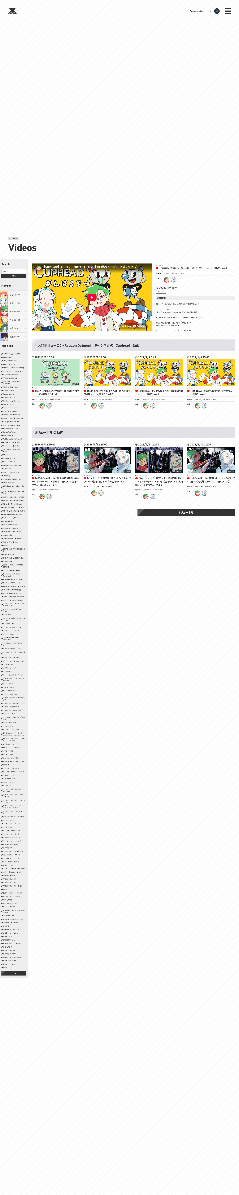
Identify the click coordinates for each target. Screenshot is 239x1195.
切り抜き (12, 872)
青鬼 (4, 947)
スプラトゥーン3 (7, 671)
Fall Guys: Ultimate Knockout (12, 439)
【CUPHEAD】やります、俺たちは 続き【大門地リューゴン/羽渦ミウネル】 (193, 268)
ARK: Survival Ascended (10, 375)
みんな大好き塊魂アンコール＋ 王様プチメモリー (14, 619)
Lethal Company (8, 482)
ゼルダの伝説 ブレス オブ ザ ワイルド (14, 703)
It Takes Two (7, 469)
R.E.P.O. (19, 539)
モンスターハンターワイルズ (11, 837)
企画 (14, 869)
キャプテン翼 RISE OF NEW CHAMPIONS (11, 638)
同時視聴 (6, 875)
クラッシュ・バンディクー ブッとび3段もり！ (14, 653)
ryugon (166, 280)
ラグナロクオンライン (9, 851)
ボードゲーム (7, 786)
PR (12, 535)
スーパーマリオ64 (8, 687)
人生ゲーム (6, 869)
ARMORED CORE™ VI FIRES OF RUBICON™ (12, 382)
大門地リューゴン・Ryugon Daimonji (174, 273)
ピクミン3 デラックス (18, 761)
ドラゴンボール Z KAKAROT (11, 747)
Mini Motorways (17, 504)
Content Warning (8, 394)
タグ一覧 (13, 973)
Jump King (6, 476)
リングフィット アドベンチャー (11, 858)
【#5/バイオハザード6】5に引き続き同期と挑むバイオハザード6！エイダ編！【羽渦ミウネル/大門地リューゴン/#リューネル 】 (55, 481)
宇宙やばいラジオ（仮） (9, 879)
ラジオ (21, 851)
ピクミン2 (6, 761)
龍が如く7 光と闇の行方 (10, 964)
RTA (10, 542)
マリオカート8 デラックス (10, 820)
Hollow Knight (17, 465)
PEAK (17, 518)
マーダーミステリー (9, 827)
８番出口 (5, 968)
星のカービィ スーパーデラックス (13, 893)
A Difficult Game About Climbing (13, 368)
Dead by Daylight (8, 404)
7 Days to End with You (10, 361)
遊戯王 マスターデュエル (10, 933)
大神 (13, 875)
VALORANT (6, 590)
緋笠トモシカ (15, 294)
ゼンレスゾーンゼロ (9, 714)
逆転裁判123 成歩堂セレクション (13, 919)
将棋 (21, 886)
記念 (13, 907)
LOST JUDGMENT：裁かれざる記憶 (13, 497)
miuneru (173, 280)
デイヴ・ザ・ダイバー (9, 726)
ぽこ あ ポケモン (8, 615)
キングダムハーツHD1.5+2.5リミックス (14, 644)
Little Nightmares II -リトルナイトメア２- (13, 487)
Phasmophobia (8, 521)
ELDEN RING (16, 422)
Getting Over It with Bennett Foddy (12, 450)
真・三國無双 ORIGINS (10, 903)
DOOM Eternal (7, 418)
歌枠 (10, 900)
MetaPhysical (20, 500)
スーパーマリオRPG (9, 691)
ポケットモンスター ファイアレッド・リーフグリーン (14, 801)
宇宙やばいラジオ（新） (9, 882)
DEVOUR (6, 411)
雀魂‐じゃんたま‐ (9, 943)
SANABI (5, 545)
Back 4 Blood (14, 387)
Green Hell (6, 465)
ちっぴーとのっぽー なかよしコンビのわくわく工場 (13, 605)
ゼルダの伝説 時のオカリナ (11, 707)
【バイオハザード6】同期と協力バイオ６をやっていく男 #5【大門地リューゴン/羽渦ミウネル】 (107, 479)
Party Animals (7, 518)
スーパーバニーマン (9, 684)
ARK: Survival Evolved (10, 378)
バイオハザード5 (8, 751)
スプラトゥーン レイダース (10, 668)
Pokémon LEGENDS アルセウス (12, 532)
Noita (22, 507)
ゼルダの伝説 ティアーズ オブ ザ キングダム (14, 699)
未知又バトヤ (15, 336)
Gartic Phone (7, 446)
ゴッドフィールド (8, 661)
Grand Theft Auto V (9, 462)
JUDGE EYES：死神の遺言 (11, 472)
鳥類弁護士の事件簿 (9, 954)
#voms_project (196, 11)
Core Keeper (7, 401)
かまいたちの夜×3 (17, 600)
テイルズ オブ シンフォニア (10, 723)
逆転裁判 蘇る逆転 (8, 916)
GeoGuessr (18, 446)
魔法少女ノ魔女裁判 (9, 950)
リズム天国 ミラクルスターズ (11, 855)
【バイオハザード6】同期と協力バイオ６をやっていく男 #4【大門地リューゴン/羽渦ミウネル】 (211, 479)
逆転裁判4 (6, 926)
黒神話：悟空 (7, 957)
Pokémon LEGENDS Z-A (10, 528)
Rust (16, 542)
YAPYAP (5, 597)
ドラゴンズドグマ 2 (8, 744)
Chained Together (8, 390)
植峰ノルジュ (15, 328)
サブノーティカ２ (8, 664)
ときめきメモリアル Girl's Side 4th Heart (13, 610)
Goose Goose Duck (9, 458)
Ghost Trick (7, 455)
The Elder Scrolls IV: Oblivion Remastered (12, 575)
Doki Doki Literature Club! (11, 415)
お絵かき (6, 600)
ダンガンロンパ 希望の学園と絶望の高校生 (14, 718)
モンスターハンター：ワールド (12, 841)
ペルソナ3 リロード (8, 775)
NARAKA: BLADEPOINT (10, 507)
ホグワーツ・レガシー (9, 782)
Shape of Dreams (8, 554)
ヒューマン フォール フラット (11, 758)
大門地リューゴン (16, 311)
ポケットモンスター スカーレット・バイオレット (13, 796)
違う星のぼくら (7, 936)
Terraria (20, 570)
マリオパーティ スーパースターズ (12, 824)
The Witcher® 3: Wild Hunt (11, 583)
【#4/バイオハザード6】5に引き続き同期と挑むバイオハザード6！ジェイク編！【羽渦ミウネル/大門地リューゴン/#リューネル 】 (159, 481)
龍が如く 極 (17, 957)
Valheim (22, 586)
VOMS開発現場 (8, 593)
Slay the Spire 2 (8, 561)
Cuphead (17, 401)
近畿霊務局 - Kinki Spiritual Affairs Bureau (14, 911)
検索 (14, 276)
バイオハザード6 (8, 754)
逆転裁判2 (6, 923)
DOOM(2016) (20, 418)
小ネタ (5, 889)
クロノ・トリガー (8, 658)
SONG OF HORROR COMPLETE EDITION (13, 566)
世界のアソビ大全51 (9, 865)
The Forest (6, 579)
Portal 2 (5, 535)
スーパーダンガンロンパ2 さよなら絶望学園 (13, 679)
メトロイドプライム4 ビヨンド (11, 831)
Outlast (22, 511)
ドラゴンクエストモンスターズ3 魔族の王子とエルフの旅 (13, 739)
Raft (4, 542)
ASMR (5, 387)
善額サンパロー (16, 320)
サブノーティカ (20, 661)
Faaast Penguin (8, 435)
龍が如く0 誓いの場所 (9, 961)
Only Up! (14, 511)
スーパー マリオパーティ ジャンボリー (14, 675)
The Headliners (18, 579)
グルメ (18, 658)
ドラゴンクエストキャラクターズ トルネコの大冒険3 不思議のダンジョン (13, 734)
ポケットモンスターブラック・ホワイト (14, 817)
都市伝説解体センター (10, 940)
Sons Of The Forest (9, 570)
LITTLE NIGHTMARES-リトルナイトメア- (13, 492)
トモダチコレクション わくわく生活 (13, 729)
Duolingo (6, 422)
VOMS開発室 (17, 590)
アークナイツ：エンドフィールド (12, 627)
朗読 (4, 900)
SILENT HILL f (19, 558)
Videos (14, 238)
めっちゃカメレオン (8, 624)
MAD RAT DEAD (8, 500)
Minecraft (6, 504)
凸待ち (5, 872)
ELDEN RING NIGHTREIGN (11, 425)
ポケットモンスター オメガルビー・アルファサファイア (13, 790)
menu (228, 11)
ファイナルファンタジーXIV (11, 768)
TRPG (5, 586)
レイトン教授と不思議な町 (11, 862)
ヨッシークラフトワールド (10, 844)
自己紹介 (6, 907)
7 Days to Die (7, 357)
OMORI (5, 511)
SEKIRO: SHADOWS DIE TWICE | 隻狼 (14, 550)
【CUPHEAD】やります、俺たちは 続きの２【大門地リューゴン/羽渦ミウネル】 (107, 392)
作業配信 (22, 869)
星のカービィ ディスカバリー (11, 896)
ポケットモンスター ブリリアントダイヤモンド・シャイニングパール (13, 807)
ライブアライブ (7, 848)
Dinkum (14, 411)
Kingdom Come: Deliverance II (12, 479)
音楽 (10, 947)
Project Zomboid (8, 539)
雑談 (19, 943)
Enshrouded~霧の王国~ (10, 428)
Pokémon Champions (10, 525)
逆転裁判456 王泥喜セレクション (13, 929)
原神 (20, 872)
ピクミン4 (6, 765)
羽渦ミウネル (15, 303)
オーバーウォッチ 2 (8, 634)
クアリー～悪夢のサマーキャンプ (12, 649)
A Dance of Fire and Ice (10, 364)
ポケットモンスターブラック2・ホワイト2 (14, 812)
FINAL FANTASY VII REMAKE (11, 442)
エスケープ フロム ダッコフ (11, 631)
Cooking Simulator (9, 397)
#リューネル (186, 512)
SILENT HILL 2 (7, 558)
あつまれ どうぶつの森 (17, 597)
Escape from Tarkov (9, 432)
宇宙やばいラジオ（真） (9, 886)
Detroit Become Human (10, 408)
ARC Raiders (19, 371)
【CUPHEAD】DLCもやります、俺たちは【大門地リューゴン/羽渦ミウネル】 (55, 392)
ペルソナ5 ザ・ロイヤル (10, 779)
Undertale (13, 586)
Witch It (18, 593)
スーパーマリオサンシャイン (11, 694)
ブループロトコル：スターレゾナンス (13, 772)
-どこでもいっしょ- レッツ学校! (11, 354)
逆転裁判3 (16, 923)
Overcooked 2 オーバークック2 (12, 514)
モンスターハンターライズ (11, 834)
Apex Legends (7, 371)
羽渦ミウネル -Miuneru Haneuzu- (49, 490)
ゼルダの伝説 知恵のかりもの (12, 710)
